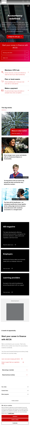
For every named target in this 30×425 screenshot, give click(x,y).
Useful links (5, 390)
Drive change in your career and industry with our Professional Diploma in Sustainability (15, 157)
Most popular (5, 394)
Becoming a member (8, 370)
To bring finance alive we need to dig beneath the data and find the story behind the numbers (14, 182)
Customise (15, 423)
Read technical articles (8, 375)
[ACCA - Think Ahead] (4, 3)
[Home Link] (15, 400)
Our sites (4, 387)
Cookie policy (11, 413)
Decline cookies (15, 419)
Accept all (15, 416)
